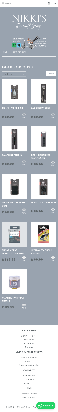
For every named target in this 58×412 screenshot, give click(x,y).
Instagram (29, 383)
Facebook (29, 379)
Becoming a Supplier (29, 365)
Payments (29, 343)
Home (4, 52)
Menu (8, 3)
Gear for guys (19, 52)
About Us (29, 361)
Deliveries (29, 339)
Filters (51, 74)
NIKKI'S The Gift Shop (21, 407)
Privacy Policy (29, 397)
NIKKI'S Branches (29, 357)
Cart (53, 3)
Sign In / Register (29, 335)
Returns (29, 347)
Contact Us (29, 375)
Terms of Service (29, 393)
